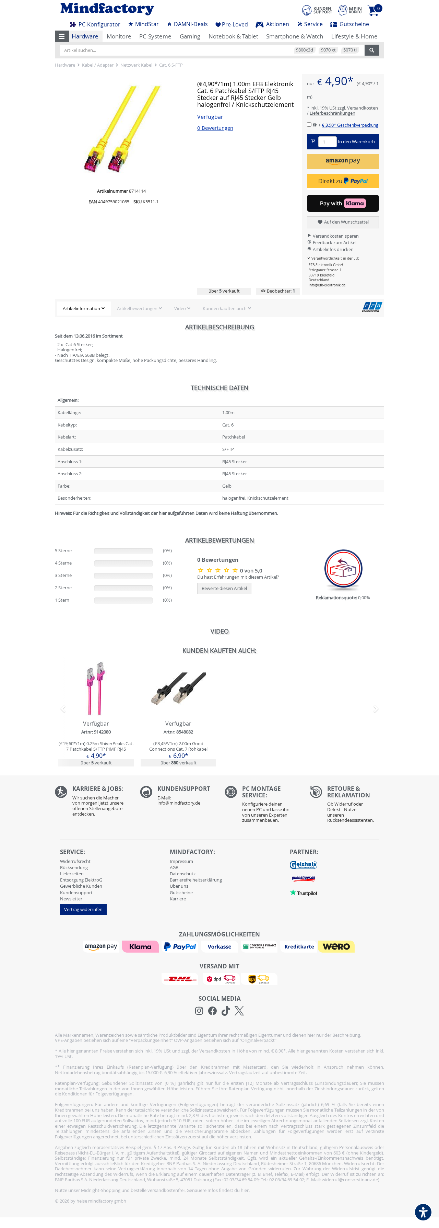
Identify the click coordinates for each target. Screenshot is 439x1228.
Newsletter (71, 899)
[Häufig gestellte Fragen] (177, 797)
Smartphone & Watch (294, 36)
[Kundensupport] (317, 9)
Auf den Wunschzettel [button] (346, 222)
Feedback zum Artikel (334, 242)
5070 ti (350, 50)
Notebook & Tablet (233, 36)
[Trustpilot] (303, 892)
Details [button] (96, 705)
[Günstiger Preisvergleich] (303, 878)
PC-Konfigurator (98, 24)
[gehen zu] (55, 521)
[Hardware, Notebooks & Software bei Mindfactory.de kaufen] (134, 9)
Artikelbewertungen (137, 308)
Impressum (181, 861)
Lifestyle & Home (354, 36)
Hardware (85, 36)
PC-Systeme (155, 36)
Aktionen (277, 24)
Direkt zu (331, 181)
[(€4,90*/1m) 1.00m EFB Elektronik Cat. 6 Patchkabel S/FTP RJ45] (218, 570)
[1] (343, 161)
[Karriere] (92, 803)
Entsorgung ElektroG (81, 880)
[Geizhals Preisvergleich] (303, 865)
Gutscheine (353, 24)
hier (245, 1190)
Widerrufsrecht (75, 861)
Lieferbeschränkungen (332, 113)
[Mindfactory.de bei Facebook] (212, 1011)
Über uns (179, 886)
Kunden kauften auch (225, 308)
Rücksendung (74, 867)
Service (313, 24)
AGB (174, 867)
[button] (62, 36)
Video (180, 308)
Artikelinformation (81, 308)
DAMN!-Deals (190, 24)
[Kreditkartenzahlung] (298, 946)
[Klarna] (141, 946)
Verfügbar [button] (210, 117)
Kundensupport (76, 892)
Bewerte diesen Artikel (224, 588)
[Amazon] (102, 946)
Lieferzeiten (72, 874)
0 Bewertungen (215, 128)
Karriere (178, 899)
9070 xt (328, 50)
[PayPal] (181, 946)
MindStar (146, 24)
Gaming (190, 36)
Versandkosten (362, 108)
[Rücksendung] (347, 806)
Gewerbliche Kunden (81, 886)
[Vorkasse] (220, 946)
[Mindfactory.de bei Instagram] (199, 1011)
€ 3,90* (350, 125)
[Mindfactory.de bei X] (239, 1011)
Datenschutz (182, 874)
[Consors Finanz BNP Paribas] (260, 946)
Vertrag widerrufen (83, 909)
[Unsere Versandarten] (219, 978)
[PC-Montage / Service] (262, 806)
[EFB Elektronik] (372, 306)
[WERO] (337, 946)
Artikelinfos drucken (333, 249)
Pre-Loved (235, 24)
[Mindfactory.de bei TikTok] (226, 1011)
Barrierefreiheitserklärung (196, 880)
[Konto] (349, 10)
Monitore (119, 36)
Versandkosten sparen (335, 236)
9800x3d (304, 50)
